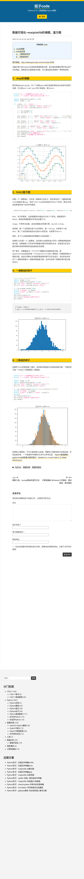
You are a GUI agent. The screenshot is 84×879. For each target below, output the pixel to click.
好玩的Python (15, 719)
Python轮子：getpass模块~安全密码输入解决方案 (27, 790)
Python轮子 (14, 711)
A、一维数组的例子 (23, 54)
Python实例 (14, 703)
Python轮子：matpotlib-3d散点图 (20, 769)
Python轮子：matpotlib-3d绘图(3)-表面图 (23, 781)
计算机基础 (11, 749)
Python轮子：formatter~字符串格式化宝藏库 (25, 787)
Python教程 (14, 706)
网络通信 (10, 746)
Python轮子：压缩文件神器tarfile (20, 762)
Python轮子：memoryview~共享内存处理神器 (25, 784)
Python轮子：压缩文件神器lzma (20, 765)
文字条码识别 (15, 734)
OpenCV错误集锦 (16, 731)
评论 (14, 503)
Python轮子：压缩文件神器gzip (19, 772)
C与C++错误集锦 (16, 697)
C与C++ (10, 691)
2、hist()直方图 (19, 51)
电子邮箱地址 (18, 532)
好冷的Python (15, 717)
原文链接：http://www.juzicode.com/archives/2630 (33, 62)
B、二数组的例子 (22, 57)
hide (45, 44)
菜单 (43, 16)
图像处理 (10, 722)
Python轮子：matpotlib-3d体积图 (20, 775)
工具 (8, 737)
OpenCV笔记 (15, 728)
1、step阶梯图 (19, 49)
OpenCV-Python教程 (18, 725)
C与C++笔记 (14, 694)
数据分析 (26, 467)
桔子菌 (32, 39)
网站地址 (15, 539)
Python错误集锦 (16, 714)
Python (18, 467)
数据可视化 (36, 467)
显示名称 (16, 525)
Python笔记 (14, 708)
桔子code (42, 6)
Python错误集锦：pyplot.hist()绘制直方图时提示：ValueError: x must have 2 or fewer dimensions (40, 457)
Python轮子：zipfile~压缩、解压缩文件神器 (24, 778)
